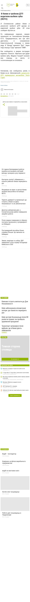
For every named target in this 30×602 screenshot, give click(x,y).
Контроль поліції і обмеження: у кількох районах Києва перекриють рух (14, 181)
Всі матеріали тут (15, 359)
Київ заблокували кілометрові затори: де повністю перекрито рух (14, 310)
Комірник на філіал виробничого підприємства (14, 462)
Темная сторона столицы (11, 348)
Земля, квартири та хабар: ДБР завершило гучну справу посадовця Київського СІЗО (14, 242)
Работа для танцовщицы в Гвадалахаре (11, 514)
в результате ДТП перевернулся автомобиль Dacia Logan (15, 75)
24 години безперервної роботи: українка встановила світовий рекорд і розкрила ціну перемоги (13, 171)
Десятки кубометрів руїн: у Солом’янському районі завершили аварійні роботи (14, 212)
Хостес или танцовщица (10, 492)
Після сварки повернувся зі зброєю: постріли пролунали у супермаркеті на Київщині (14, 222)
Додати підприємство (15, 395)
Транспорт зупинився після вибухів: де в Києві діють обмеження (12, 328)
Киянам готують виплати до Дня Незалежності (15, 302)
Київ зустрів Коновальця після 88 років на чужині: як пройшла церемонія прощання (15, 319)
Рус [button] (28, 5)
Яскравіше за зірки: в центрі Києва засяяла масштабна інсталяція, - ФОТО (14, 191)
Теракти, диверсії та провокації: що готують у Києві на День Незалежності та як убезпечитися (14, 202)
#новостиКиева (4, 85)
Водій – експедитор (9, 454)
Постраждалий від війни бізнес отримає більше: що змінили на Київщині (13, 232)
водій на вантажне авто (10, 471)
